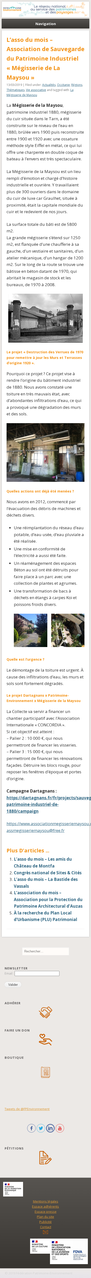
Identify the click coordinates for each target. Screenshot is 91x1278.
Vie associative (36, 90)
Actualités (49, 85)
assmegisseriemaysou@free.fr (36, 830)
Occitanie (63, 85)
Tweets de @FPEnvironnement (27, 1109)
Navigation (45, 23)
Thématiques (16, 90)
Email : (10, 973)
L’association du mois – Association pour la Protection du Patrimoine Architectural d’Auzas (48, 899)
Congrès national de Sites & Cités (48, 873)
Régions (76, 85)
